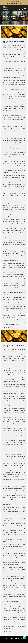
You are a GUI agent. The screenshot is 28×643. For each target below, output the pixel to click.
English (18, 9)
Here (10, 327)
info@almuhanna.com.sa (15, 3)
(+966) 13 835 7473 (14, 1)
